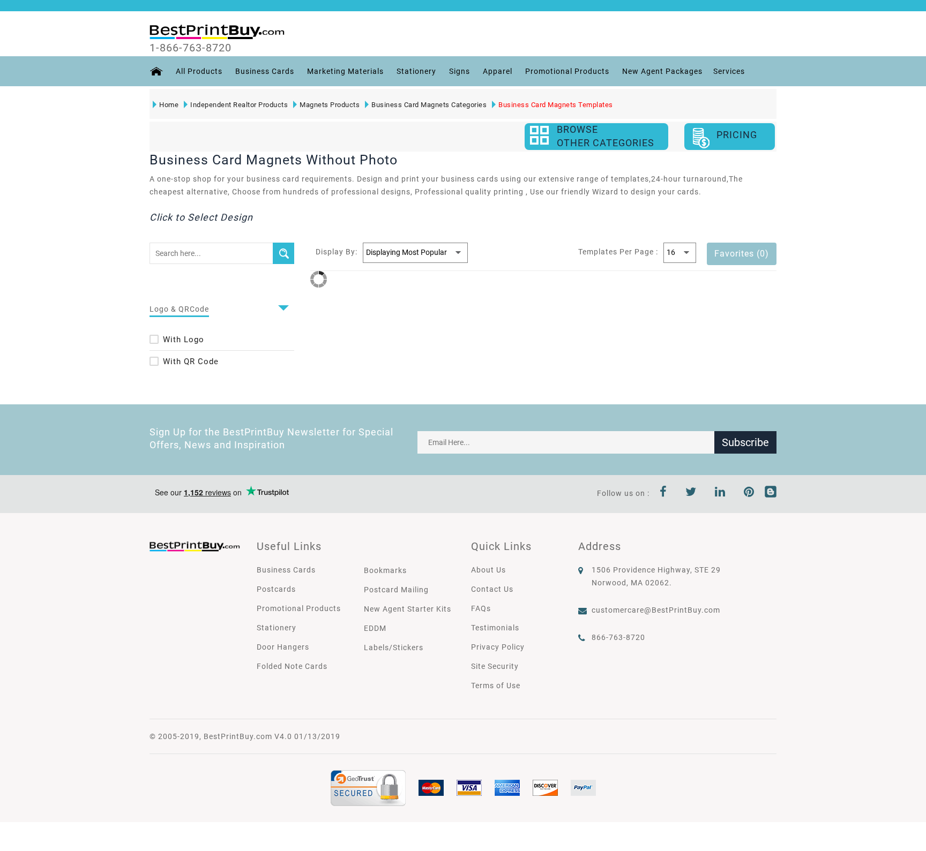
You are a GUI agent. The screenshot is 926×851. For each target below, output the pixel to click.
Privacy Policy (498, 647)
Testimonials (495, 627)
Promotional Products (567, 71)
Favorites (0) (741, 253)
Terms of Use (495, 685)
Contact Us (492, 589)
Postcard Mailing (396, 589)
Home (168, 105)
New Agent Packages (662, 71)
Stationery (416, 71)
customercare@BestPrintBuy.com (656, 610)
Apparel (497, 71)
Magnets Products (330, 105)
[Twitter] (691, 493)
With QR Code (191, 361)
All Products (199, 71)
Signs (459, 71)
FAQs (481, 608)
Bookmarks (385, 570)
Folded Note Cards (292, 666)
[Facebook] (663, 493)
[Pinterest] (749, 493)
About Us (488, 570)
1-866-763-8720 (191, 47)
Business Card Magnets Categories (429, 105)
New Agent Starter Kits (407, 609)
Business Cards (264, 71)
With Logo (183, 339)
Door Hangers (283, 647)
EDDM (375, 628)
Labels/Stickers (393, 647)
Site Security (495, 666)
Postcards (276, 589)
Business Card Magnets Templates (555, 105)
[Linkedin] (720, 493)
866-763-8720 (618, 637)
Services (729, 71)
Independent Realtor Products (239, 105)
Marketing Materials (345, 71)
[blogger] (770, 493)
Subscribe (745, 442)
